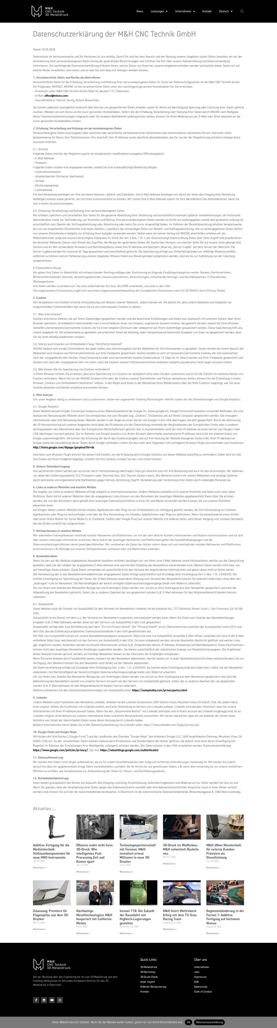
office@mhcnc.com (56, 96)
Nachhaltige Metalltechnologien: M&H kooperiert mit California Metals (94, 917)
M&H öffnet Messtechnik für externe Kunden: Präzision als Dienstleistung (223, 851)
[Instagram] (60, 1000)
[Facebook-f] (36, 1000)
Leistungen (157, 11)
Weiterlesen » (39, 867)
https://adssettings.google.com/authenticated (129, 750)
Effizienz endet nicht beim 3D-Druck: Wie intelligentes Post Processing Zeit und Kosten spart (94, 853)
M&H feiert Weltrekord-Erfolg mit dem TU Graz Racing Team (180, 915)
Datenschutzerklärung (209, 1022)
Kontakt (207, 11)
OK (188, 1022)
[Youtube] (52, 1000)
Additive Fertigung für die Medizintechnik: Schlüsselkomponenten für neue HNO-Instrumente (51, 851)
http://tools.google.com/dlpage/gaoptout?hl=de (63, 447)
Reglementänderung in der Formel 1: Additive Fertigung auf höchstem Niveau (225, 917)
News (140, 11)
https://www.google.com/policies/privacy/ (60, 750)
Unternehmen (183, 11)
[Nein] (271, 1022)
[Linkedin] (44, 1000)
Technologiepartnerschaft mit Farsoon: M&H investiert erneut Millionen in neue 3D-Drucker (138, 853)
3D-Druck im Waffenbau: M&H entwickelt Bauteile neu (181, 849)
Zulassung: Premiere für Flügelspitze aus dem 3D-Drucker (51, 915)
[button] (242, 11)
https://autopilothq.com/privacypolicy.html (159, 690)
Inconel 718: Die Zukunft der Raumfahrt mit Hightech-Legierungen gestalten (137, 917)
